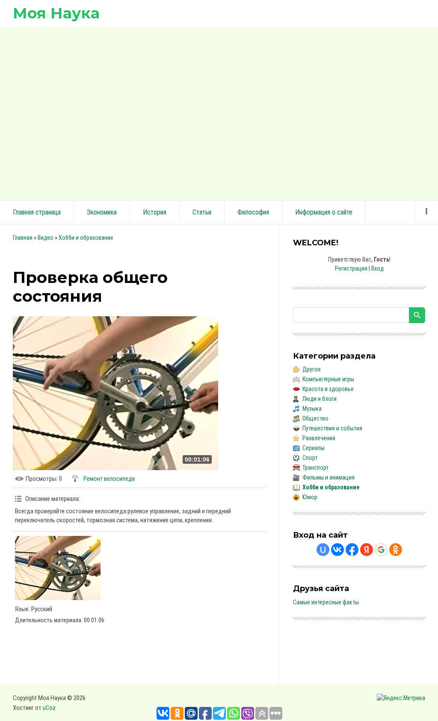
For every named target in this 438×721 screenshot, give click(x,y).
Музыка (312, 408)
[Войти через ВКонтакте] (337, 549)
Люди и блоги (319, 398)
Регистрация (351, 268)
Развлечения (318, 438)
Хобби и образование (86, 237)
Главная (23, 237)
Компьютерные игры (328, 379)
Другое (311, 369)
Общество (315, 418)
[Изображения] (58, 568)
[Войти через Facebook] (352, 549)
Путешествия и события (332, 428)
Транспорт (315, 467)
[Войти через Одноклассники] (395, 549)
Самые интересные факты (326, 602)
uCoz (49, 707)
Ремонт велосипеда (109, 478)
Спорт (309, 457)
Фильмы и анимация (328, 477)
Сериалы (313, 447)
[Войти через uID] (323, 549)
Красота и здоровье (328, 389)
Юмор (309, 497)
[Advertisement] (219, 112)
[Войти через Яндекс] (366, 549)
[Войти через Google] (381, 549)
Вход (377, 268)
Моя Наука (56, 13)
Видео (45, 237)
